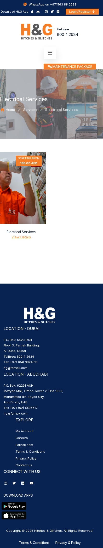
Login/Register (80, 11)
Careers (22, 438)
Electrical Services (21, 232)
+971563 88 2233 (63, 4)
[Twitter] (52, 11)
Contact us (24, 465)
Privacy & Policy (68, 543)
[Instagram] (46, 11)
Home (10, 110)
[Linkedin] (58, 11)
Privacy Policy (26, 458)
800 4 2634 (67, 34)
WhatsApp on (39, 4)
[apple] (32, 11)
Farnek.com (24, 445)
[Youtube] (31, 483)
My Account (25, 431)
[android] (38, 11)
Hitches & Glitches (48, 530)
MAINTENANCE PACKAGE (72, 67)
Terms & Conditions (30, 451)
